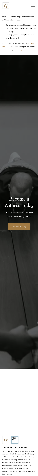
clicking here (21, 50)
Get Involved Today (19, 227)
